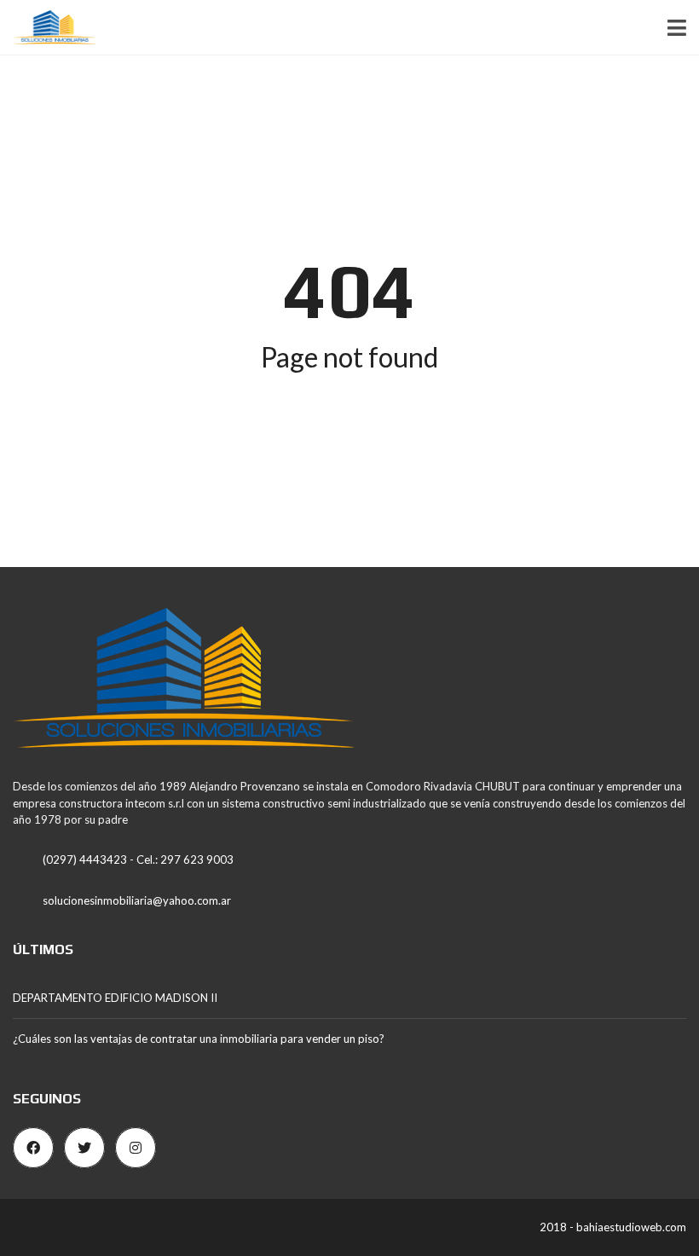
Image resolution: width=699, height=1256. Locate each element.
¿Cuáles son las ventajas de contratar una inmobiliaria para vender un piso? (198, 1038)
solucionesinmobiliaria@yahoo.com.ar (137, 900)
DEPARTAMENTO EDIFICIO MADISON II (115, 997)
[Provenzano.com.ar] (48, 27)
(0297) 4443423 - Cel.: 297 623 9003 (138, 859)
